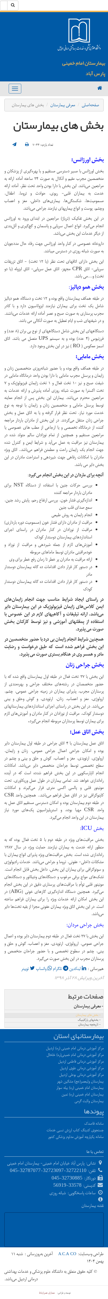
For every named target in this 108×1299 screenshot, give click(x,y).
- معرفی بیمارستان (88, 1006)
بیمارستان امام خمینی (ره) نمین (83, 1094)
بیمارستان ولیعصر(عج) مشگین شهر (80, 1081)
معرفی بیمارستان (62, 105)
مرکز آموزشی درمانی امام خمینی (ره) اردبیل (75, 1048)
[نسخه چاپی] (27, 145)
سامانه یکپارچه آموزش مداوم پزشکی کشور (76, 1137)
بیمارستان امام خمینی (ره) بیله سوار (80, 1088)
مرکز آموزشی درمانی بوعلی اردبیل (81, 1075)
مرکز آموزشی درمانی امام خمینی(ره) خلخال (75, 1055)
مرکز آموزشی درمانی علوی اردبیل (82, 1068)
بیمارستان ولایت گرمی (89, 1101)
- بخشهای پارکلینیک (89, 1020)
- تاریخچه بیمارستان (89, 1024)
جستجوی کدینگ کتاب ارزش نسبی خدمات (75, 1130)
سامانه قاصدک (94, 1123)
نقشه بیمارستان (93, 1205)
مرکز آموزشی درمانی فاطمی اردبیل (81, 1061)
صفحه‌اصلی (90, 105)
